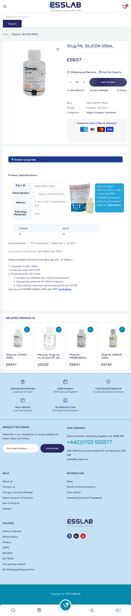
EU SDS (71, 243)
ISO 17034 (43, 251)
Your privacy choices (14, 564)
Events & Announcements (81, 486)
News (70, 481)
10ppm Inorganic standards (101, 112)
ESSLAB (76, 593)
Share (123, 90)
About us (8, 481)
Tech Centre (74, 492)
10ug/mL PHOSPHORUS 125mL (77, 356)
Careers (7, 508)
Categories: (73, 112)
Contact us (9, 486)
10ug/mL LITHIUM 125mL (16, 356)
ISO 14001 (8, 558)
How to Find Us (11, 503)
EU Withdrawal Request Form (19, 569)
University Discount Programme (84, 497)
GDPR (6, 547)
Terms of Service (12, 531)
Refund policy (10, 536)
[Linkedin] (76, 536)
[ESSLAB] (65, 6)
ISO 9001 (7, 553)
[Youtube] (83, 536)
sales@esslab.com (77, 459)
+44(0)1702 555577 (89, 442)
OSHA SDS (57, 243)
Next (125, 347)
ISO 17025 (56, 251)
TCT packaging (62, 289)
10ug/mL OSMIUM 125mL (111, 356)
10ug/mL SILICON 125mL (90, 45)
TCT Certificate (39, 243)
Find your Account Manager (18, 492)
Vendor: (71, 107)
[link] (27, 329)
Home (6, 34)
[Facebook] (69, 536)
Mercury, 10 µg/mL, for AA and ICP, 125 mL (49, 356)
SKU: (69, 102)
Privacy (7, 542)
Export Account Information (18, 497)
